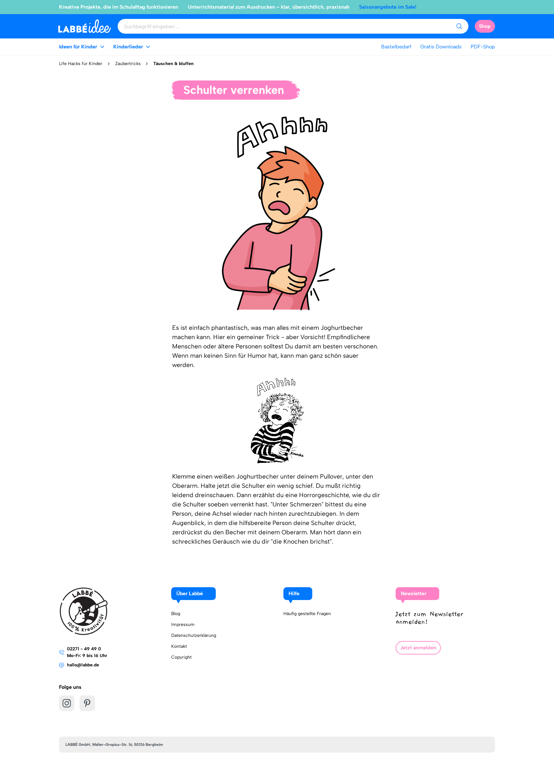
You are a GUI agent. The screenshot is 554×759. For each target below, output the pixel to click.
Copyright (181, 657)
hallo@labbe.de (83, 665)
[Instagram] (66, 703)
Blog (175, 613)
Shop (485, 26)
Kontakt (179, 646)
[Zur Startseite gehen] (84, 26)
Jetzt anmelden (418, 648)
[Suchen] (459, 26)
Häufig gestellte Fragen (307, 613)
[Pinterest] (87, 703)
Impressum (183, 624)
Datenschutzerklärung (193, 635)
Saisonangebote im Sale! (387, 7)
